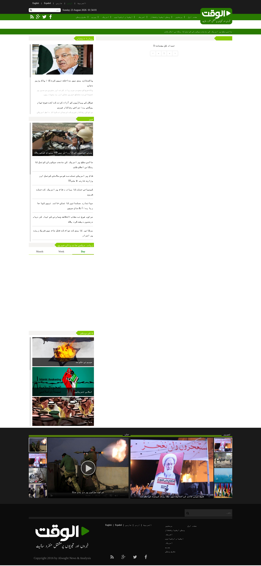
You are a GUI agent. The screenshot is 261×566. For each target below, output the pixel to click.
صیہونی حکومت (84, 362)
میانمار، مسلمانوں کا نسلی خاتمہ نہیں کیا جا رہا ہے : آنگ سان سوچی (65, 205)
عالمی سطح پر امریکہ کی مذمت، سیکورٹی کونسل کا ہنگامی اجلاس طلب (198, 31)
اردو (69, 3)
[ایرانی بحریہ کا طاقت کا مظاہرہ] (223, 475)
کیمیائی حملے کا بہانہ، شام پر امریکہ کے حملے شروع (64, 192)
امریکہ (105, 17)
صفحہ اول (192, 17)
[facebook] (146, 557)
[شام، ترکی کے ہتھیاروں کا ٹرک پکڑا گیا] (38, 475)
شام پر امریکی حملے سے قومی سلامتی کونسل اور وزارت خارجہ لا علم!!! (66, 178)
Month (39, 251)
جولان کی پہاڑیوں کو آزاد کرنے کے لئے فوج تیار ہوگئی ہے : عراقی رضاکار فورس (65, 105)
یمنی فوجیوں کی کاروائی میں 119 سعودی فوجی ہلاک (63, 152)
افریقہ (141, 17)
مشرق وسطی (81, 17)
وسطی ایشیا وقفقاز (160, 17)
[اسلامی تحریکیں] (63, 381)
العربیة (81, 3)
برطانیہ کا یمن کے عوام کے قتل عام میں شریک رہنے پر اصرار (63, 233)
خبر (91, 119)
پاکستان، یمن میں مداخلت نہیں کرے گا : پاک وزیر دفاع (64, 83)
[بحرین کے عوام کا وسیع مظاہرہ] (38, 460)
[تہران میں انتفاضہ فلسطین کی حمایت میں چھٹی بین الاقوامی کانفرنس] (223, 490)
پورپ (93, 17)
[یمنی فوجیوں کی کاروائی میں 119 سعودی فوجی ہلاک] (62, 139)
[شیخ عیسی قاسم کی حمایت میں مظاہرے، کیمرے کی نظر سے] (223, 445)
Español (47, 3)
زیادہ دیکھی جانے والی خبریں (75, 245)
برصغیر (179, 17)
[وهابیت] (63, 411)
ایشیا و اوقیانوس (123, 17)
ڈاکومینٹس (86, 333)
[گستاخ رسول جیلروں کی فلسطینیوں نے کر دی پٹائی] (38, 490)
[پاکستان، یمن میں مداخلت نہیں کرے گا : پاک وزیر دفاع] (62, 59)
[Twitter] (135, 557)
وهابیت (88, 421)
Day (83, 251)
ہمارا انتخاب (85, 38)
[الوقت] (216, 16)
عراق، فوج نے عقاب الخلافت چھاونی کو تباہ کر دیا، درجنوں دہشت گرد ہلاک (63, 219)
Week (61, 251)
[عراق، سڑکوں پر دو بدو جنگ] (38, 445)
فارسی (59, 3)
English (35, 3)
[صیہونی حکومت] (63, 351)
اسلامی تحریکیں (83, 391)
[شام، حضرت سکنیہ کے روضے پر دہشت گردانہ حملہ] (223, 460)
